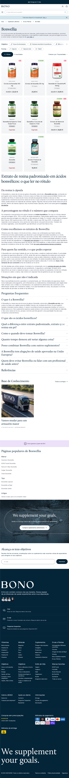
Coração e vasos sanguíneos (6, 677)
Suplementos (40, 642)
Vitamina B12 (4, 652)
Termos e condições (40, 773)
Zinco (19, 650)
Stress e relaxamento (24, 672)
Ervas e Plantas (27, 21)
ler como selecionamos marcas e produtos (47, 244)
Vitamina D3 (4, 647)
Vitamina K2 (4, 655)
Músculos (61, 44)
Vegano (37, 667)
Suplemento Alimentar (41, 657)
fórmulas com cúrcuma (31, 240)
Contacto (21, 698)
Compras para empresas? (8, 700)
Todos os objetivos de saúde (24, 681)
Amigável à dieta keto (41, 679)
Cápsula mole (27, 49)
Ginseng (54, 654)
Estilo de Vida (40, 664)
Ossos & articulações (19, 44)
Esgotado (12, 130)
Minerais (21, 642)
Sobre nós (4, 698)
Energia (3, 672)
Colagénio (38, 647)
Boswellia (37, 21)
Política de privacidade (54, 773)
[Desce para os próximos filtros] (67, 44)
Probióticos (38, 650)
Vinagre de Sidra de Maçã (59, 652)
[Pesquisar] (65, 12)
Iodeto (20, 655)
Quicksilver (55, 676)
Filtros (8, 54)
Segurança (65, 773)
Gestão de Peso (5, 674)
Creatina (37, 655)
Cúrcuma (54, 649)
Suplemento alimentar (13, 21)
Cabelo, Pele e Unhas (7, 680)
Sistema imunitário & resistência (41, 44)
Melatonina (38, 652)
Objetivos (4, 664)
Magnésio (21, 645)
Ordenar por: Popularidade (57, 54)
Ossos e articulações (7, 667)
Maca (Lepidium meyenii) (59, 656)
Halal (36, 672)
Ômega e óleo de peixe (41, 645)
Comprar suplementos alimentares (33, 528)
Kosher (37, 676)
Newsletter (21, 703)
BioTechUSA (55, 674)
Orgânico (37, 669)
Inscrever (62, 561)
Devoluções (38, 703)
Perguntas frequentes (24, 700)
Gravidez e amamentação (25, 678)
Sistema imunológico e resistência (24, 675)
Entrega (37, 698)
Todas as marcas (57, 679)
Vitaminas (5, 642)
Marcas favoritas (58, 664)
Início (2, 21)
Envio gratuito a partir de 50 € (36, 2)
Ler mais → (30, 37)
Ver (44, 17)
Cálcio (20, 647)
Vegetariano (38, 674)
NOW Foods (55, 667)
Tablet (40, 49)
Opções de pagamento (41, 700)
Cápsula (14, 49)
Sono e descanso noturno (25, 667)
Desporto (21, 669)
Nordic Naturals (56, 672)
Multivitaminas (5, 645)
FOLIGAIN (54, 669)
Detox (3, 669)
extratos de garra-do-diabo (57, 266)
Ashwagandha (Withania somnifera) (59, 646)
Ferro (19, 652)
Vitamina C (4, 650)
